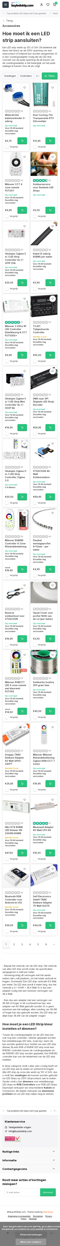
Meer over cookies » (30, 1242)
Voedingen (10, 76)
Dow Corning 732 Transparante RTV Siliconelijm (43, 118)
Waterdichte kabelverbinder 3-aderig (15, 118)
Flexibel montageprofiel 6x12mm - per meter (41, 545)
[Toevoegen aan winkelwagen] (22, 140)
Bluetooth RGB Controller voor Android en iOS (13, 899)
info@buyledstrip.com (20, 1131)
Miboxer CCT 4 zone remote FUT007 (13, 187)
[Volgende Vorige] (54, 944)
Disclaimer (38, 1216)
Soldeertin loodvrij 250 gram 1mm (43, 684)
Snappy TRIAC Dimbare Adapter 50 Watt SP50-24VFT (14, 759)
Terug (9, 20)
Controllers (26, 76)
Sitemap (33, 1219)
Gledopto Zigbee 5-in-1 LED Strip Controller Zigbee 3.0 (16, 476)
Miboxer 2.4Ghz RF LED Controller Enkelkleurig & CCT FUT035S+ (16, 331)
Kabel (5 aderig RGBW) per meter (42, 255)
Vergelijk (14, 147)
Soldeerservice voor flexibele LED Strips (43, 187)
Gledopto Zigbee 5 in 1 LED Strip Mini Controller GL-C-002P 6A (15, 403)
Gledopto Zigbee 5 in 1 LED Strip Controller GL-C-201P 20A (15, 258)
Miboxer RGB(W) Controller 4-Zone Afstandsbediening (15, 543)
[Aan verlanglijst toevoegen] (24, 87)
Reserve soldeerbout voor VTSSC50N (14, 615)
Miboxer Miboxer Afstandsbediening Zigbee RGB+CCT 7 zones (44, 759)
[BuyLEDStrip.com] (22, 5)
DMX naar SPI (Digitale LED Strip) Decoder (43, 401)
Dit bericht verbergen (31, 1234)
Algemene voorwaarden (19, 1216)
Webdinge (48, 1212)
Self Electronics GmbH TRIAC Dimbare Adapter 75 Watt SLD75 (42, 901)
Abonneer (48, 1192)
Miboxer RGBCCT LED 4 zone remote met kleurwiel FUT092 (15, 687)
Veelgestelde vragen (20, 1127)
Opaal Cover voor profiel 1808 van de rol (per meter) (43, 615)
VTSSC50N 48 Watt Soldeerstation (41, 474)
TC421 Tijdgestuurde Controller (41, 329)
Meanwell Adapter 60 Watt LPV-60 (43, 829)
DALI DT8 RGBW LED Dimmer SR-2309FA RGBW (14, 830)
